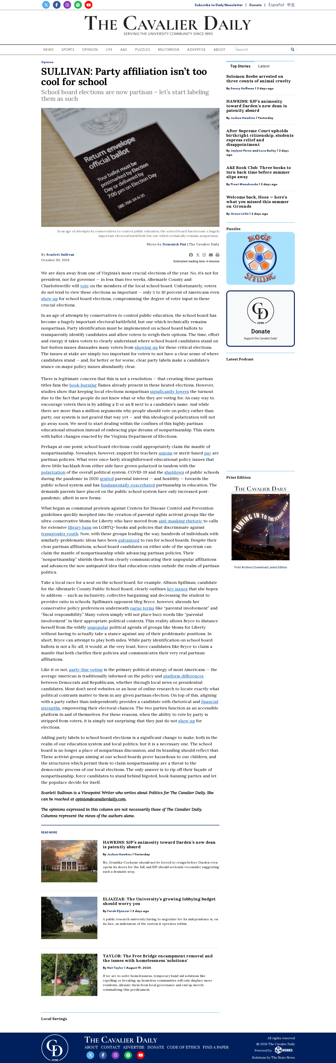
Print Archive (243, 567)
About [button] (219, 49)
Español (276, 5)
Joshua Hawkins (119, 854)
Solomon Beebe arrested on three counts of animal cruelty (258, 78)
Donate (255, 5)
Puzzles (142, 49)
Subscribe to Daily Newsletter (219, 5)
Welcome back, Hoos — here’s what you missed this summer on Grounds (257, 201)
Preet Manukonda (244, 184)
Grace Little (240, 213)
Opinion (47, 62)
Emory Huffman (242, 88)
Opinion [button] (90, 49)
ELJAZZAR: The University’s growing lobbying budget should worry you (159, 901)
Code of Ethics (183, 1047)
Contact (110, 1047)
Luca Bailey (267, 150)
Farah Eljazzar (118, 911)
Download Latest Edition (270, 567)
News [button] (48, 49)
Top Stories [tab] (240, 66)
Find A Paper (216, 1047)
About (91, 1047)
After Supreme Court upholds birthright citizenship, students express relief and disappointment (259, 137)
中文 (291, 5)
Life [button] (109, 49)
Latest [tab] (263, 66)
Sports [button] (67, 49)
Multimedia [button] (168, 49)
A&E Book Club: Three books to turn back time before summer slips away (258, 172)
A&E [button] (123, 49)
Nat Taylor (115, 967)
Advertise (196, 49)
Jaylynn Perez (241, 150)
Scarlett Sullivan (60, 254)
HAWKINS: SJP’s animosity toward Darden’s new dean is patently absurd (159, 844)
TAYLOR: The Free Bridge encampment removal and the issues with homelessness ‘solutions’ (158, 958)
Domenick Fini (174, 244)
